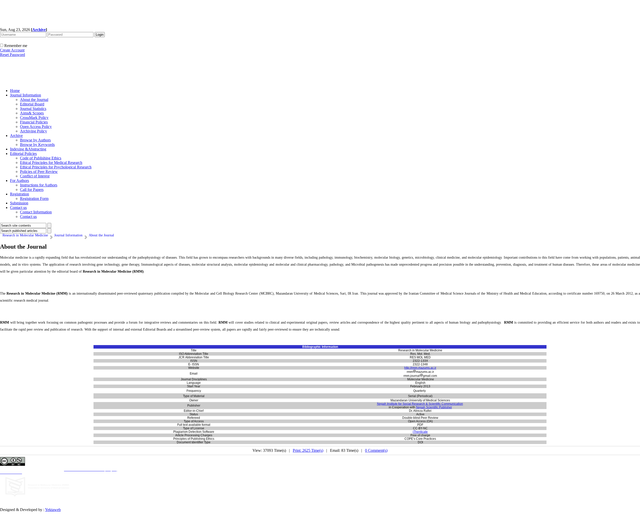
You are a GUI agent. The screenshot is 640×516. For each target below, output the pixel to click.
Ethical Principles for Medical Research (51, 162)
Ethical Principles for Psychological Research (56, 167)
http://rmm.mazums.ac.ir (420, 368)
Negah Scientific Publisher (434, 407)
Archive (16, 135)
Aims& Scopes (32, 113)
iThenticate (420, 432)
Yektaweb (53, 510)
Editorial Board (32, 104)
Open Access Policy (36, 126)
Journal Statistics (33, 108)
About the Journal (34, 99)
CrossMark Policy (34, 117)
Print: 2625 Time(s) (308, 450)
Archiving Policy (33, 131)
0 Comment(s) (376, 450)
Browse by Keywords (37, 144)
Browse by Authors (35, 140)
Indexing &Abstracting (28, 149)
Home (15, 90)
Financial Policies (34, 122)
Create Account (12, 50)
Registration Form (34, 198)
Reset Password (12, 54)
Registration (19, 194)
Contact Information (36, 212)
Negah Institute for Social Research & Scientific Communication (420, 404)
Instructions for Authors (38, 185)
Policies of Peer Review (39, 171)
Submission (19, 203)
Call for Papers (32, 189)
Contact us (18, 207)
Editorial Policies (23, 153)
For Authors (19, 180)
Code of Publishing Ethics (40, 158)
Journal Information (25, 95)
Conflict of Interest (35, 176)
